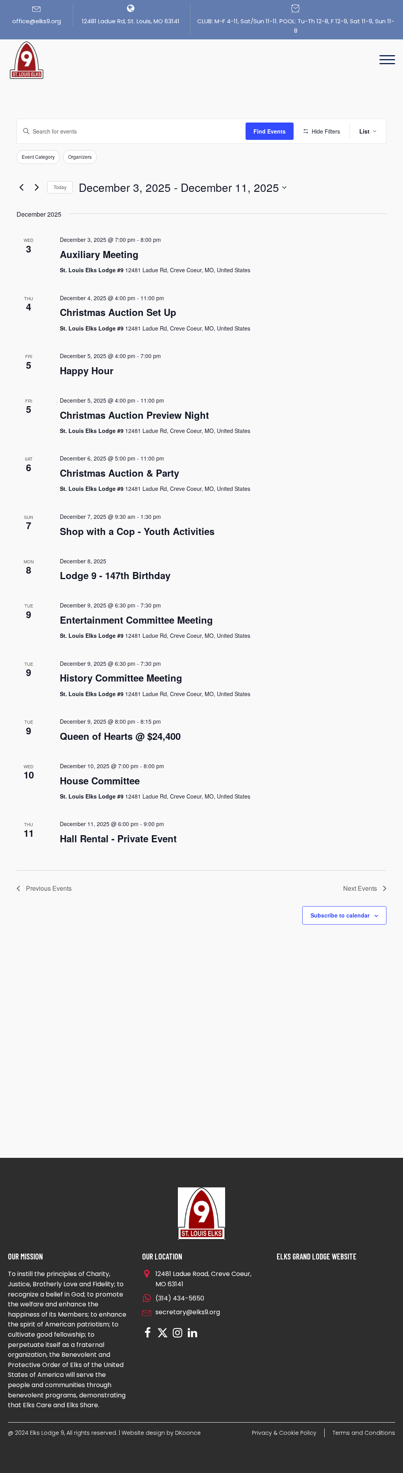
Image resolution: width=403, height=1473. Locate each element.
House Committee (100, 780)
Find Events (269, 131)
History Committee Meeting (121, 677)
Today (60, 187)
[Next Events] (36, 187)
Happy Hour (86, 370)
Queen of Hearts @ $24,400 (120, 736)
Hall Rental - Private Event (118, 838)
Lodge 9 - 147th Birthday (115, 575)
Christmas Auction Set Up (118, 312)
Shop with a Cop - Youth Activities (137, 531)
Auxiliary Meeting (99, 254)
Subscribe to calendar (340, 915)
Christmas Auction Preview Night (134, 415)
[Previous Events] (21, 187)
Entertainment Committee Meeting (136, 619)
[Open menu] (387, 60)
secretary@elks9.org (187, 1312)
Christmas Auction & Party (119, 472)
